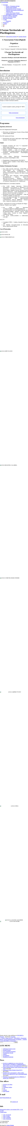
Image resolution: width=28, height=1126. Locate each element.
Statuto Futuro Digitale (11, 7)
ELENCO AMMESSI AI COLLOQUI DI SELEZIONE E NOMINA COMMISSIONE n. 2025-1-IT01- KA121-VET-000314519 (14, 1065)
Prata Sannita (6, 1091)
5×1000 (5, 19)
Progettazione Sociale (8, 1052)
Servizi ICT (6, 22)
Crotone (5, 1090)
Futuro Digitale (10, 1125)
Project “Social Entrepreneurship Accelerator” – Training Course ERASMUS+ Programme (13, 1040)
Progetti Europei (7, 1050)
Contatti (5, 23)
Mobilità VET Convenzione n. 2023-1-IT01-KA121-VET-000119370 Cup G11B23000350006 (15, 1073)
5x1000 (2, 1110)
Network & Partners (7, 18)
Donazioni (8, 21)
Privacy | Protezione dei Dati (12, 6)
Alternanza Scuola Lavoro (9, 1048)
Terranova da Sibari (7, 1084)
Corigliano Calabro (7, 1087)
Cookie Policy (3, 1112)
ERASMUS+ (20, 1035)
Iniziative (2, 1036)
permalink (13, 1036)
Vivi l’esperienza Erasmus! (9, 1051)
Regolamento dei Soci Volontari (13, 8)
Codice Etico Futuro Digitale (13, 13)
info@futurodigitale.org (5, 1097)
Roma (4, 1086)
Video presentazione (13, 112)
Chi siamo (5, 4)
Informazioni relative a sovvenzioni (14, 14)
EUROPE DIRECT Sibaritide (10, 15)
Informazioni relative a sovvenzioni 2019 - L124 (11, 1109)
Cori (4, 1088)
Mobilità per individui (8, 1057)
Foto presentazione (20, 117)
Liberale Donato (22, 36)
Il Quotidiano (6, 1055)
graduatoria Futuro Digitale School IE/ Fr (12, 1070)
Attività (4, 1054)
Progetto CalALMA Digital (9, 17)
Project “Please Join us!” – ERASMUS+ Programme (13, 1038)
